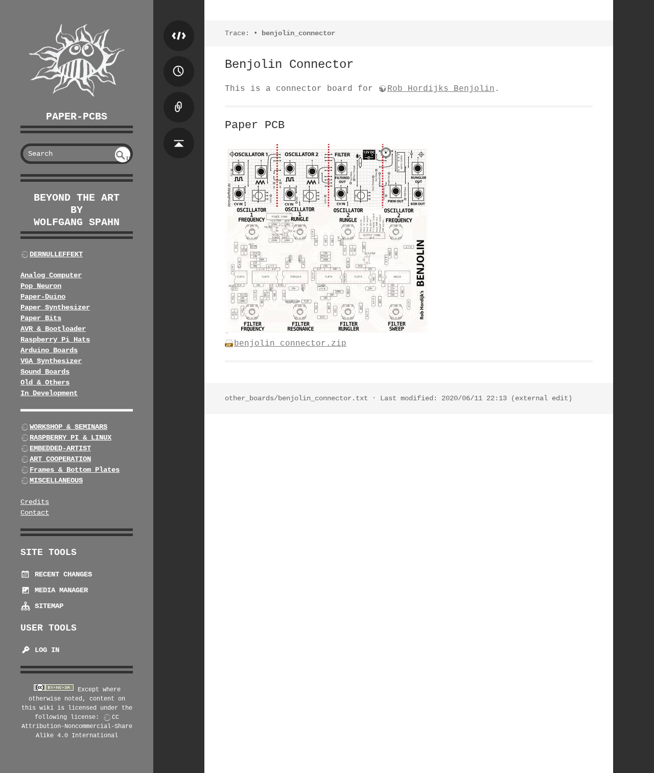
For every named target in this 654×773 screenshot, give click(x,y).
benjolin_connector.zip (290, 343)
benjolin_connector (298, 33)
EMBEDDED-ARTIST (60, 448)
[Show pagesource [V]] (179, 25)
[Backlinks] (179, 97)
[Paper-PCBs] (76, 60)
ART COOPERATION (60, 459)
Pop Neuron (40, 286)
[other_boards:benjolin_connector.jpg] (327, 331)
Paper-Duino (42, 297)
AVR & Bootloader (53, 329)
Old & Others (44, 382)
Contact (34, 513)
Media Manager (59, 590)
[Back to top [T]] (179, 133)
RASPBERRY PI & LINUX (70, 437)
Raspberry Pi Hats (55, 339)
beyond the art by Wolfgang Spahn (77, 210)
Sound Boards (44, 372)
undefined (123, 158)
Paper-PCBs (76, 117)
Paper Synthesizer (55, 307)
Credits (34, 502)
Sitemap (47, 606)
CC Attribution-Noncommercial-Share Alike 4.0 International (76, 726)
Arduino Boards (49, 350)
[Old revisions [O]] (179, 61)
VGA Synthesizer (51, 361)
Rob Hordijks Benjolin (441, 88)
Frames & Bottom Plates (75, 470)
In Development (49, 393)
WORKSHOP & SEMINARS (68, 427)
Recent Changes (61, 574)
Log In (45, 650)
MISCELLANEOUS (56, 480)
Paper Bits (40, 318)
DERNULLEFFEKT (56, 254)
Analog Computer (51, 275)
